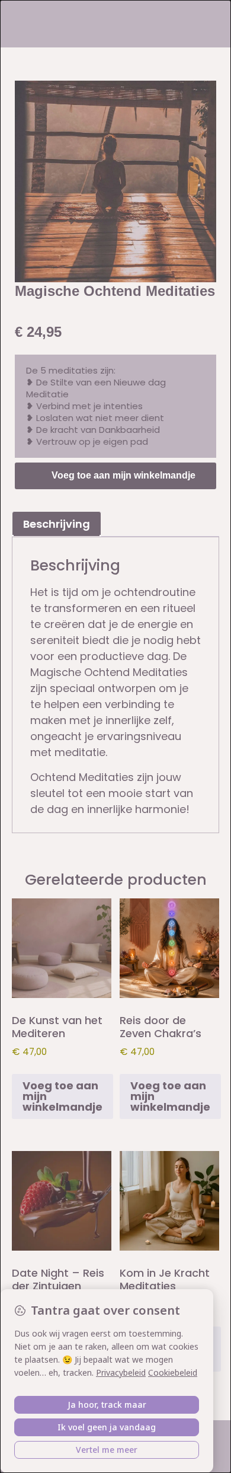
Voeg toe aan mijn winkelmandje (123, 475)
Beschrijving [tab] (56, 523)
